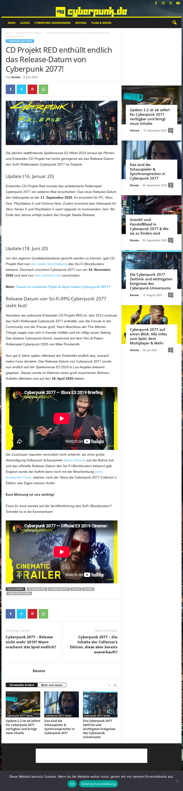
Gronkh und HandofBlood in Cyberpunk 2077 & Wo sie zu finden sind (149, 226)
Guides (25, 23)
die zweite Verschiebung (49, 264)
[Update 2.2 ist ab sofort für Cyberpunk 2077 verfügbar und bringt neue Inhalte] (23, 704)
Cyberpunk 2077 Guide (97, 715)
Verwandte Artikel (22, 685)
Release (88, 589)
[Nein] (177, 780)
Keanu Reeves (75, 460)
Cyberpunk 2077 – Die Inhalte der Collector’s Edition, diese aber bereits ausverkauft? (93, 644)
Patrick (134, 130)
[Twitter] (170, 3)
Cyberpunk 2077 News (28, 32)
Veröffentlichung (19, 593)
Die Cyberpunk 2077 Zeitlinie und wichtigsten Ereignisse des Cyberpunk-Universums (99, 729)
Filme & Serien (101, 23)
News (11, 23)
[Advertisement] (61, 230)
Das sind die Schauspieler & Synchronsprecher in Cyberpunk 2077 (59, 727)
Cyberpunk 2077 (59, 589)
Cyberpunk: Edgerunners (53, 23)
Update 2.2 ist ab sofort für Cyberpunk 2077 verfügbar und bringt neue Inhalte (23, 727)
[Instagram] (163, 3)
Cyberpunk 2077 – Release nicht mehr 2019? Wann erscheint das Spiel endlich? (31, 642)
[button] (174, 23)
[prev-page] (109, 685)
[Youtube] (178, 3)
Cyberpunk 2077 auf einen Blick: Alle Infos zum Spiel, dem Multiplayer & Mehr (148, 336)
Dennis (15, 77)
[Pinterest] (32, 89)
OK (72, 784)
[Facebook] (156, 3)
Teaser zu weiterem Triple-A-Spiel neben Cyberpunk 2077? (63, 287)
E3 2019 (76, 589)
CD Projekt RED (37, 589)
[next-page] (115, 685)
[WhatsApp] (43, 89)
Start (8, 32)
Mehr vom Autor (52, 685)
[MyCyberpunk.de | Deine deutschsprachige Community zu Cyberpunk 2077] (91, 12)
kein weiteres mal (48, 275)
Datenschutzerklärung (98, 784)
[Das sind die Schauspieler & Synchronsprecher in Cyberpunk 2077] (61, 704)
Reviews (80, 23)
